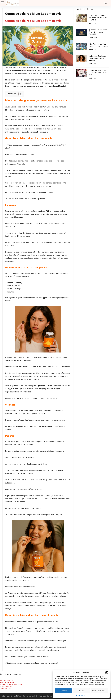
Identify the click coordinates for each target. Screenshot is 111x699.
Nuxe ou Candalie (6, 686)
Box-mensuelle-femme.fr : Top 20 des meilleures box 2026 (98, 72)
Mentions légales (41, 696)
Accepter (63, 691)
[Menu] (2, 3)
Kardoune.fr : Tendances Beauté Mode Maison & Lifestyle (97, 58)
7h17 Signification (6, 680)
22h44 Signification (7, 682)
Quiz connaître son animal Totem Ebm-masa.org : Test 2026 (98, 32)
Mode (90, 23)
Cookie (78, 695)
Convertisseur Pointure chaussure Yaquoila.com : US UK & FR (98, 18)
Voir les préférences (99, 691)
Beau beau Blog (5, 688)
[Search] (105, 3)
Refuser (81, 691)
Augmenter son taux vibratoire (11, 684)
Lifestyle (91, 37)
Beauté (90, 64)
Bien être (91, 49)
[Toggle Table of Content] (19, 94)
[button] (107, 672)
